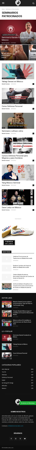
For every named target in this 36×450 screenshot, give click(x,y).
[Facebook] (11, 438)
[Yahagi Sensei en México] (18, 71)
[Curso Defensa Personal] (18, 96)
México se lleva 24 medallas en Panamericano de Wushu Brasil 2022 (22, 321)
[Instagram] (16, 438)
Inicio (3, 9)
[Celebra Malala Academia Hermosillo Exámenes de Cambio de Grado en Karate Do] (7, 277)
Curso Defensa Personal (12, 106)
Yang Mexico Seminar (11, 183)
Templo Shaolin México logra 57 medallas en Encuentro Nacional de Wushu (23, 312)
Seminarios (5, 51)
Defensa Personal (6, 152)
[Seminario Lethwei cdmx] (18, 121)
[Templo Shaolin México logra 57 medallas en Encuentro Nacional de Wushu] (7, 313)
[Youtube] (25, 438)
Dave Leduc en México (11, 207)
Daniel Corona (6, 84)
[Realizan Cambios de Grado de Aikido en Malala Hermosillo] (7, 268)
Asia (3, 128)
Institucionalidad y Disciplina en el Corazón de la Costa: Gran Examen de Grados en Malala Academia (23, 285)
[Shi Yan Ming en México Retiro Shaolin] (14, 52)
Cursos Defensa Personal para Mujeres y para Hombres (15, 157)
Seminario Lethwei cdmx (12, 131)
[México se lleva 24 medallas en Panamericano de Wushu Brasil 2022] (7, 322)
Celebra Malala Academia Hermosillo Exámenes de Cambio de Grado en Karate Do (23, 276)
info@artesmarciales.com (15, 426)
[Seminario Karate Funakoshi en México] (18, 32)
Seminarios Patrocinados (8, 34)
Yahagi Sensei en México (12, 81)
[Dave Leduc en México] (18, 197)
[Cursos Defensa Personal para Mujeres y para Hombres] (18, 145)
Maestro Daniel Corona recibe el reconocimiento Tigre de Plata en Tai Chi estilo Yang (22, 303)
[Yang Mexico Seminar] (18, 172)
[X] (20, 438)
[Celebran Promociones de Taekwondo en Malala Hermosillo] (7, 259)
